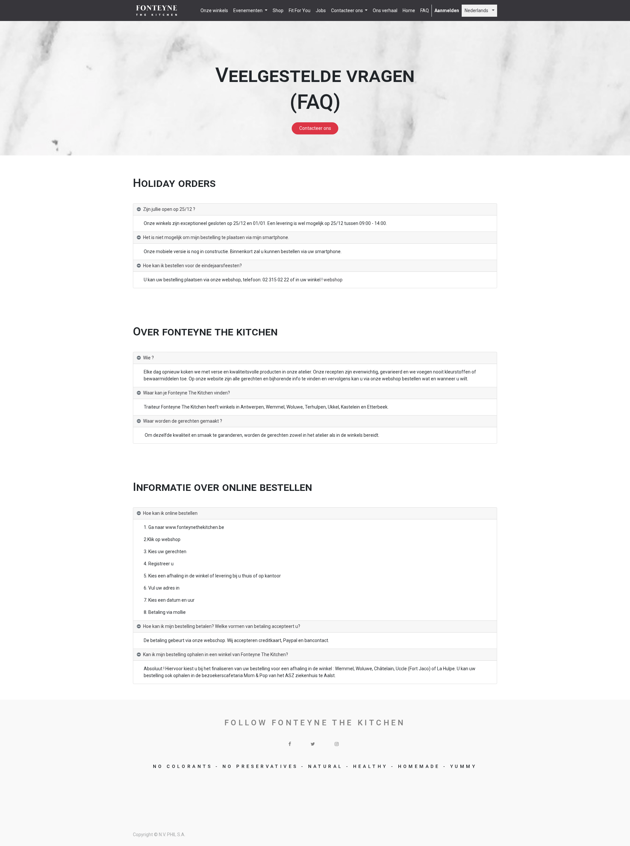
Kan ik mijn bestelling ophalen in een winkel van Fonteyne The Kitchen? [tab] (215, 654)
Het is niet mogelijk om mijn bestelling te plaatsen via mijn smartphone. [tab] (216, 237)
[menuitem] (214, 11)
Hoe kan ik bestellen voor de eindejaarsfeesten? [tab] (192, 265)
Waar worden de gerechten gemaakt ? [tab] (182, 421)
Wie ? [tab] (148, 357)
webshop (333, 279)
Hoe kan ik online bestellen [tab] (170, 513)
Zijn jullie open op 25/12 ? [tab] (169, 209)
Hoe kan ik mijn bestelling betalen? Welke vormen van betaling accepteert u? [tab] (221, 626)
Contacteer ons (315, 128)
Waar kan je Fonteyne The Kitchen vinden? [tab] (186, 392)
